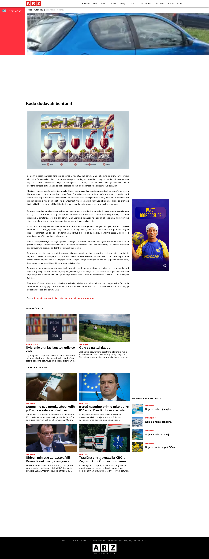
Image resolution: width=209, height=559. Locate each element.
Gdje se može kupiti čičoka (160, 447)
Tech (141, 4)
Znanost (171, 4)
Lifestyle (131, 4)
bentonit (38, 298)
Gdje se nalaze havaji (157, 434)
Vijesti (95, 4)
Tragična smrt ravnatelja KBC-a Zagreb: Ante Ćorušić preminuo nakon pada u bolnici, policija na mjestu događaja (103, 459)
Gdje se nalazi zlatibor (95, 347)
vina (92, 298)
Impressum (66, 541)
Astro (179, 4)
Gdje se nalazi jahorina (158, 421)
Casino (148, 4)
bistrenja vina (60, 298)
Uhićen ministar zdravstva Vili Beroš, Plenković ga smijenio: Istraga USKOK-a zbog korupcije (50, 459)
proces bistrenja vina (78, 298)
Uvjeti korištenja (140, 541)
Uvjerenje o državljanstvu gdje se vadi (50, 349)
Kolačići (75, 541)
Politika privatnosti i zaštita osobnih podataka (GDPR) (111, 541)
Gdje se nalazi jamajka (158, 409)
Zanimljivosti (159, 4)
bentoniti (48, 298)
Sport (103, 4)
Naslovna (86, 4)
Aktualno (112, 4)
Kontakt (84, 541)
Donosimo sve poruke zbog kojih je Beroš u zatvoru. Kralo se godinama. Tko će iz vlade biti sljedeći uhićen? (50, 408)
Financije (122, 4)
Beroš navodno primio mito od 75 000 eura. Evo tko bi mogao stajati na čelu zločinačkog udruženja (104, 408)
